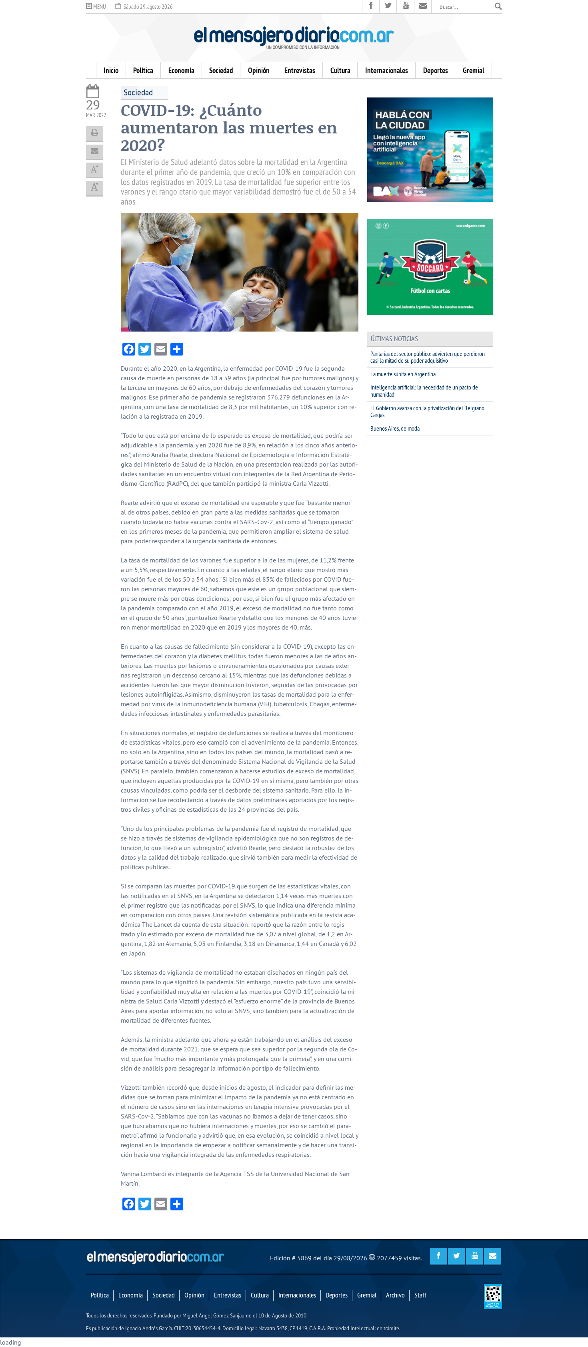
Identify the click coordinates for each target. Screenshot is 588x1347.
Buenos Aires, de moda (395, 428)
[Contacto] (423, 6)
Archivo (395, 1295)
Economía (181, 70)
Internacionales (386, 70)
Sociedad (221, 70)
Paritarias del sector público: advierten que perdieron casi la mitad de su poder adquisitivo (427, 357)
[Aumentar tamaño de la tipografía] (94, 170)
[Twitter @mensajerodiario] (388, 6)
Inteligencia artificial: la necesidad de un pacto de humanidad (424, 390)
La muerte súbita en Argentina (403, 374)
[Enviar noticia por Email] (94, 152)
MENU (99, 6)
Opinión (259, 70)
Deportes (435, 70)
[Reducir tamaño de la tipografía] (94, 188)
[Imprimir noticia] (94, 133)
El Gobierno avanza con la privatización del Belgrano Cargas (427, 411)
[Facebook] (371, 6)
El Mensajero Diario (294, 37)
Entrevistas (299, 70)
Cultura (340, 70)
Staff (420, 1295)
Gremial (473, 70)
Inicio (111, 70)
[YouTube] (405, 6)
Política (143, 70)
